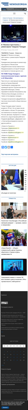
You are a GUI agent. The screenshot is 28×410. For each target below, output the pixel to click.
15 (20, 354)
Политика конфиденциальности (20, 399)
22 (20, 357)
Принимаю (5, 407)
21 (17, 357)
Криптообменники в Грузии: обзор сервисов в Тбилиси (12, 324)
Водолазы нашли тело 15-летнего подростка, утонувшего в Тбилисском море (12, 320)
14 (17, 354)
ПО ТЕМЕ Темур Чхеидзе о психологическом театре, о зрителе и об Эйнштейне (13, 76)
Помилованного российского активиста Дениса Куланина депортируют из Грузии (12, 328)
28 (17, 360)
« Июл (2, 365)
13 (14, 354)
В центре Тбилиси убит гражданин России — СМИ (13, 312)
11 (7, 354)
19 (10, 357)
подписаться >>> (13, 128)
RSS (2, 332)
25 (7, 360)
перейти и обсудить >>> (16, 132)
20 (14, 357)
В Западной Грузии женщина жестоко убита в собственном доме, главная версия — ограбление (13, 316)
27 (14, 360)
